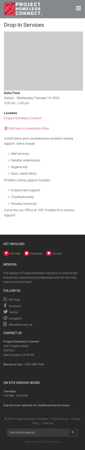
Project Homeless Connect (22, 118)
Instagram (15, 318)
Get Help (15, 253)
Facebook (14, 306)
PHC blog (14, 299)
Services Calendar (21, 405)
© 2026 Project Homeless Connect (26, 418)
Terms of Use (59, 418)
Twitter (13, 312)
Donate (57, 253)
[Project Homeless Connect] (23, 13)
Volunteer (36, 253)
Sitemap (48, 423)
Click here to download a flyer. (29, 128)
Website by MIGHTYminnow (42, 441)
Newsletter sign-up (20, 324)
